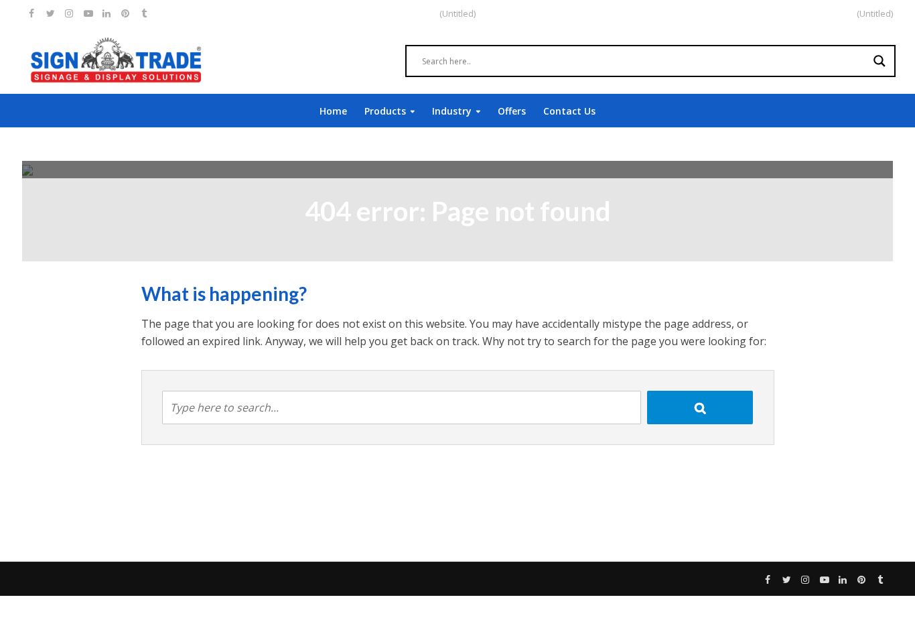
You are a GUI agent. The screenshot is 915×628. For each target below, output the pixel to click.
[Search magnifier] (879, 61)
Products (385, 111)
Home (333, 111)
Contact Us (569, 111)
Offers (512, 111)
